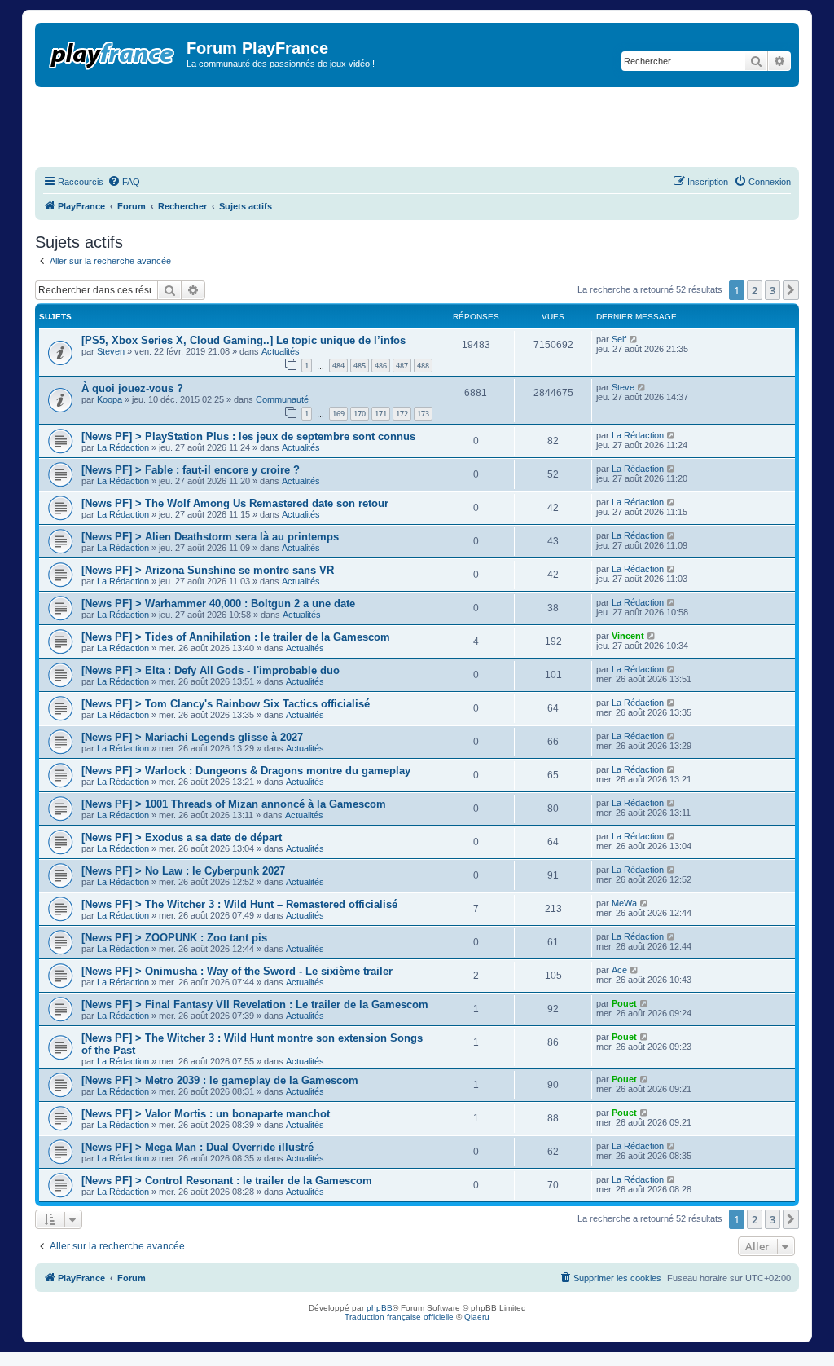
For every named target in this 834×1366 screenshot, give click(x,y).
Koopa (109, 399)
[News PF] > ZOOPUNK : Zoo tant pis (174, 938)
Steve (623, 387)
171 (381, 413)
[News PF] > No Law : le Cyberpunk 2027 (183, 871)
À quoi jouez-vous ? (132, 388)
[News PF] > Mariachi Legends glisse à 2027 (192, 737)
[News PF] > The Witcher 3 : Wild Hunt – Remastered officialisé (239, 904)
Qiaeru (476, 1316)
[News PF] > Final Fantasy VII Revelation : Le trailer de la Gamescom (254, 1004)
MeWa (624, 903)
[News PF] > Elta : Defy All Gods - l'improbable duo (210, 670)
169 (338, 413)
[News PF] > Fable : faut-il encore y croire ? (190, 470)
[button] (791, 290)
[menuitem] (124, 182)
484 (338, 365)
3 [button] (772, 290)
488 (423, 365)
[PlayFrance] (113, 52)
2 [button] (754, 290)
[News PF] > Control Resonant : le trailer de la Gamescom (226, 1180)
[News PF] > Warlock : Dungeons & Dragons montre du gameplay (245, 771)
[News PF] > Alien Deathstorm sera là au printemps (210, 537)
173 (423, 413)
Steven (111, 351)
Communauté (282, 399)
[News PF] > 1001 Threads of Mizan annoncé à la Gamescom (233, 804)
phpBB (380, 1307)
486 (381, 365)
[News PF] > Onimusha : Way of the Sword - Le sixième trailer (237, 971)
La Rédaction (123, 447)
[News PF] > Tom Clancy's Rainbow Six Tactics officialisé (225, 704)
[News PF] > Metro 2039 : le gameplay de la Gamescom (219, 1080)
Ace (619, 970)
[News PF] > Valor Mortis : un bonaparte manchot (205, 1114)
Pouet (624, 1003)
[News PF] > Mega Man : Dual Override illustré (197, 1147)
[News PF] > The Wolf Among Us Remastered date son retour (234, 503)
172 (402, 413)
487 (402, 365)
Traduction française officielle (399, 1316)
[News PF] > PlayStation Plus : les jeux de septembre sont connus (248, 436)
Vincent (628, 636)
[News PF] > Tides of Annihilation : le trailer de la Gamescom (235, 637)
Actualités (280, 351)
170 (359, 413)
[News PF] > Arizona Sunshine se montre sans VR (207, 570)
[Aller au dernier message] (634, 339)
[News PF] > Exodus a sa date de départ (181, 837)
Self (619, 339)
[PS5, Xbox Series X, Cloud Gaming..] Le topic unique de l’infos (243, 340)
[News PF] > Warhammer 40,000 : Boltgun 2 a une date (218, 603)
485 (359, 365)
